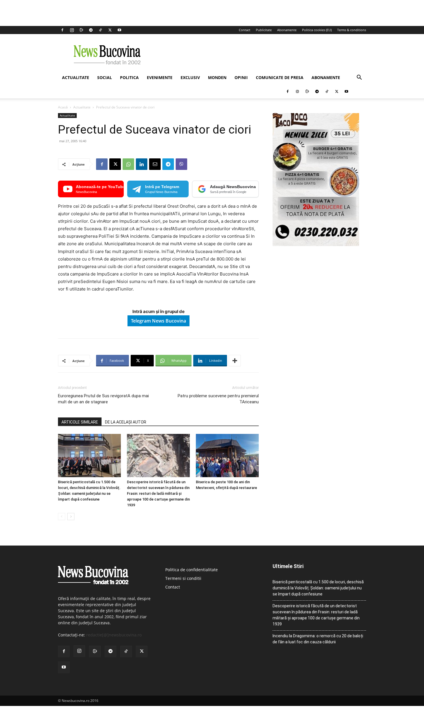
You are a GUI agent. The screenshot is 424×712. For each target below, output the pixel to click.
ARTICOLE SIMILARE (79, 422)
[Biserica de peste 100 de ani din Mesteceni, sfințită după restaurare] (227, 455)
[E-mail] (155, 164)
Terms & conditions (351, 30)
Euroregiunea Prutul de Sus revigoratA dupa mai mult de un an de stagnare (103, 398)
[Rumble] (81, 30)
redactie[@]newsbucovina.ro (114, 635)
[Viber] (181, 164)
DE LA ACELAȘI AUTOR (125, 422)
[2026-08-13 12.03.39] (316, 244)
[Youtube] (119, 30)
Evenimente (159, 77)
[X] (110, 30)
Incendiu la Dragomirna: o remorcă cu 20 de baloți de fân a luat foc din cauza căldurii (318, 639)
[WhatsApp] (128, 164)
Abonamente (287, 30)
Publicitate (264, 30)
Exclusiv (190, 77)
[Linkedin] (141, 164)
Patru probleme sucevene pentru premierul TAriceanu (218, 398)
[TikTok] (100, 30)
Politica (129, 77)
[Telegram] (91, 30)
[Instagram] (71, 30)
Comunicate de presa (279, 77)
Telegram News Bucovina (158, 321)
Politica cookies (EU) (317, 30)
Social (104, 77)
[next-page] (70, 516)
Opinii (241, 77)
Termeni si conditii (183, 578)
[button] (359, 78)
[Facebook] (62, 30)
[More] (235, 360)
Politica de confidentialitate (191, 569)
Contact (244, 30)
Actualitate (75, 77)
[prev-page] (61, 516)
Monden (217, 77)
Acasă (63, 107)
